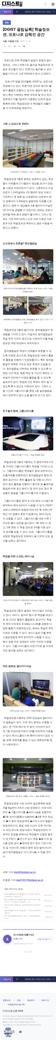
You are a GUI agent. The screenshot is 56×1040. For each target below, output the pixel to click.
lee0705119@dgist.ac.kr (29, 880)
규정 (19, 1000)
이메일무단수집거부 (16, 1004)
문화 (7, 22)
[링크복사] (19, 46)
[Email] (20, 1032)
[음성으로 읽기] (15, 46)
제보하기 (31, 1000)
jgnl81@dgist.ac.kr (25, 872)
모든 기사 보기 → (44, 939)
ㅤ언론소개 (6, 1000)
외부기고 (45, 1000)
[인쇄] (24, 46)
